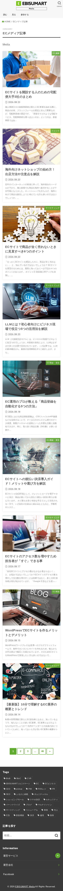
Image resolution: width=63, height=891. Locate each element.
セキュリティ (52, 799)
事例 (46, 810)
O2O (8, 789)
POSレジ (42, 789)
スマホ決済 (35, 799)
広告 (8, 815)
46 (42, 751)
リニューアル (32, 810)
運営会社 (8, 865)
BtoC (18, 778)
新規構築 (20, 815)
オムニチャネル (41, 794)
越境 (42, 815)
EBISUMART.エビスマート (18, 784)
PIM (30, 789)
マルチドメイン (45, 805)
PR (53, 789)
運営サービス (10, 855)
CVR (29, 778)
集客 (52, 815)
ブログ (29, 805)
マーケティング (13, 810)
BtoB (8, 778)
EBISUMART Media (25, 886)
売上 (56, 810)
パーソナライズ (13, 805)
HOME (7, 22)
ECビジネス (50, 784)
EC (37, 784)
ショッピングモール (15, 799)
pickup (19, 789)
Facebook (8, 874)
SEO (8, 794)
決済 (32, 815)
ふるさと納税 (22, 794)
